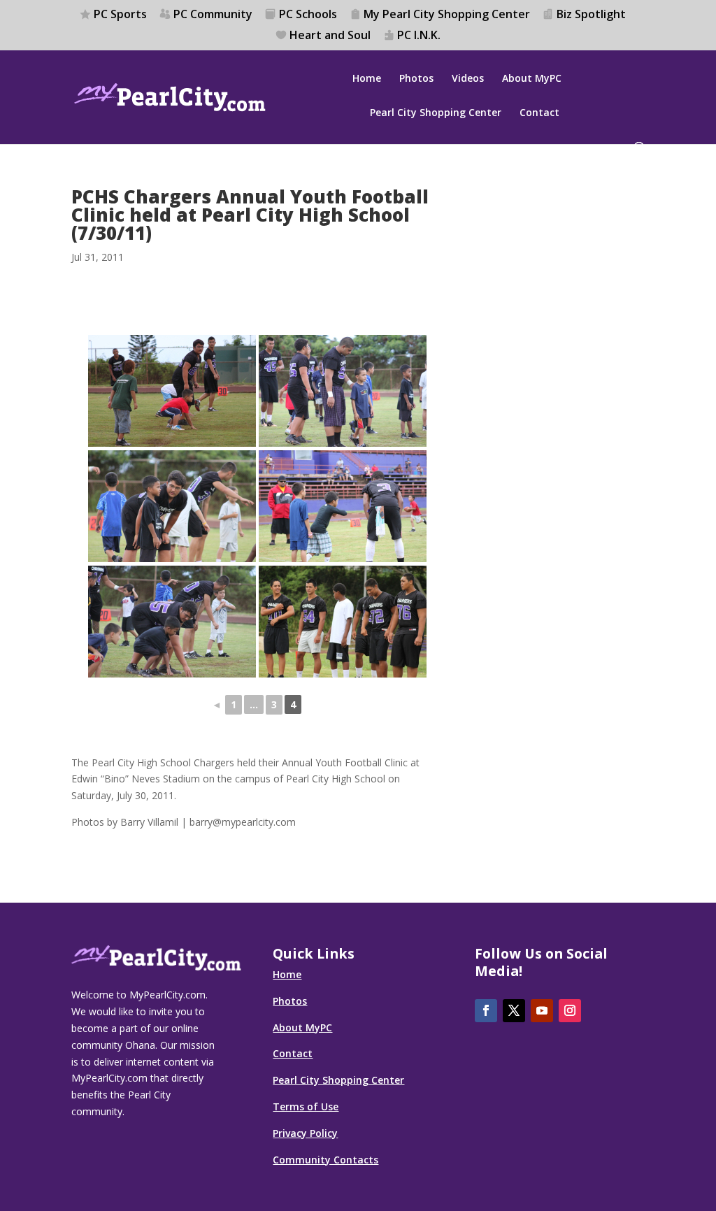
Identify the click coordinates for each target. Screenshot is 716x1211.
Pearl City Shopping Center (435, 113)
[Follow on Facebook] (486, 1010)
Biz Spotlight (591, 15)
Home (366, 79)
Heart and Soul (330, 36)
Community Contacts (325, 1159)
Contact (539, 113)
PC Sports (120, 15)
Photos (416, 79)
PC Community (212, 15)
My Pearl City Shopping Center (447, 15)
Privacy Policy (305, 1133)
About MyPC (531, 79)
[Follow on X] (514, 1010)
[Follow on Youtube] (542, 1010)
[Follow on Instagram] (570, 1010)
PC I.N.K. (419, 36)
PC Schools (308, 15)
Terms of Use (305, 1106)
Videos (468, 79)
